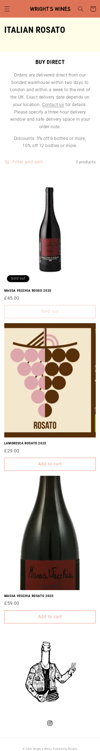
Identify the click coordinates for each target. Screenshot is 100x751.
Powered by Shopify (65, 749)
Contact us (53, 104)
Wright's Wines (42, 749)
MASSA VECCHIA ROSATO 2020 (29, 596)
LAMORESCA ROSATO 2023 (25, 443)
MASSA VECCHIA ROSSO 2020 (27, 291)
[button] (7, 9)
